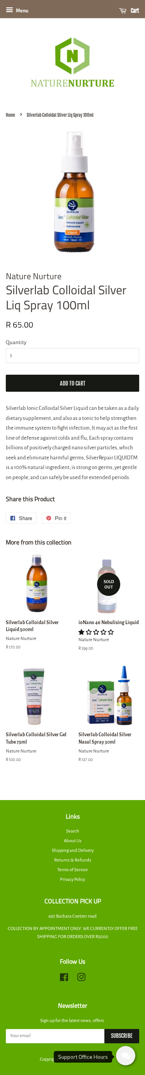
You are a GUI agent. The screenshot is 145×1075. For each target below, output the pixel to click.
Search (72, 831)
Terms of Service (72, 869)
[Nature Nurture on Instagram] (81, 979)
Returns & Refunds (72, 860)
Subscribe (122, 1035)
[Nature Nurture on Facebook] (64, 979)
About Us (73, 840)
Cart (134, 10)
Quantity (16, 342)
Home (10, 115)
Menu (21, 11)
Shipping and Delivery (73, 850)
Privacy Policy (72, 879)
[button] (96, 632)
